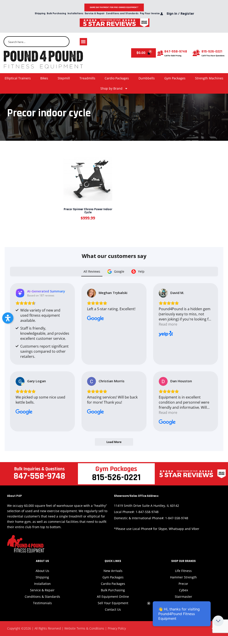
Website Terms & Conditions (84, 628)
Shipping (40, 13)
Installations (75, 13)
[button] (83, 41)
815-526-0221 (212, 51)
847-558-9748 (175, 51)
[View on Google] (91, 293)
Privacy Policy (117, 628)
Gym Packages (174, 78)
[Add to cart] (87, 175)
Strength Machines (209, 78)
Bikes (44, 78)
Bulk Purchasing (56, 13)
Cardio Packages (117, 78)
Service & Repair (95, 13)
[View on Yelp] (163, 293)
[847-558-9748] (160, 53)
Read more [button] (168, 324)
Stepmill (64, 78)
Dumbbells (146, 78)
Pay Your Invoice (150, 13)
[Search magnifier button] (64, 41)
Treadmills (87, 78)
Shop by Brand (111, 88)
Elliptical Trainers (18, 78)
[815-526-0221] (196, 52)
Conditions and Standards (122, 13)
